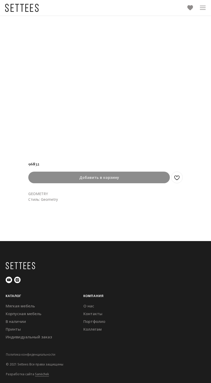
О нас (88, 305)
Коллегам (92, 329)
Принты (13, 329)
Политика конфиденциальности (30, 354)
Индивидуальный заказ (29, 336)
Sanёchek (42, 374)
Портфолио (94, 321)
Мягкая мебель (20, 305)
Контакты (92, 313)
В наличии (16, 321)
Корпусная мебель (23, 313)
